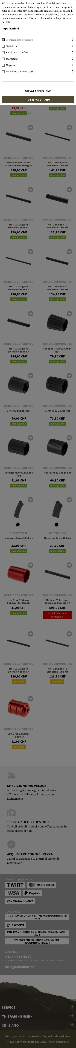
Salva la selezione (38, 91)
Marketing (11, 59)
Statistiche (11, 46)
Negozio (10, 65)
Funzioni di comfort (17, 52)
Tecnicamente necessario (20, 39)
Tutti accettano (38, 99)
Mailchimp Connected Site (20, 71)
